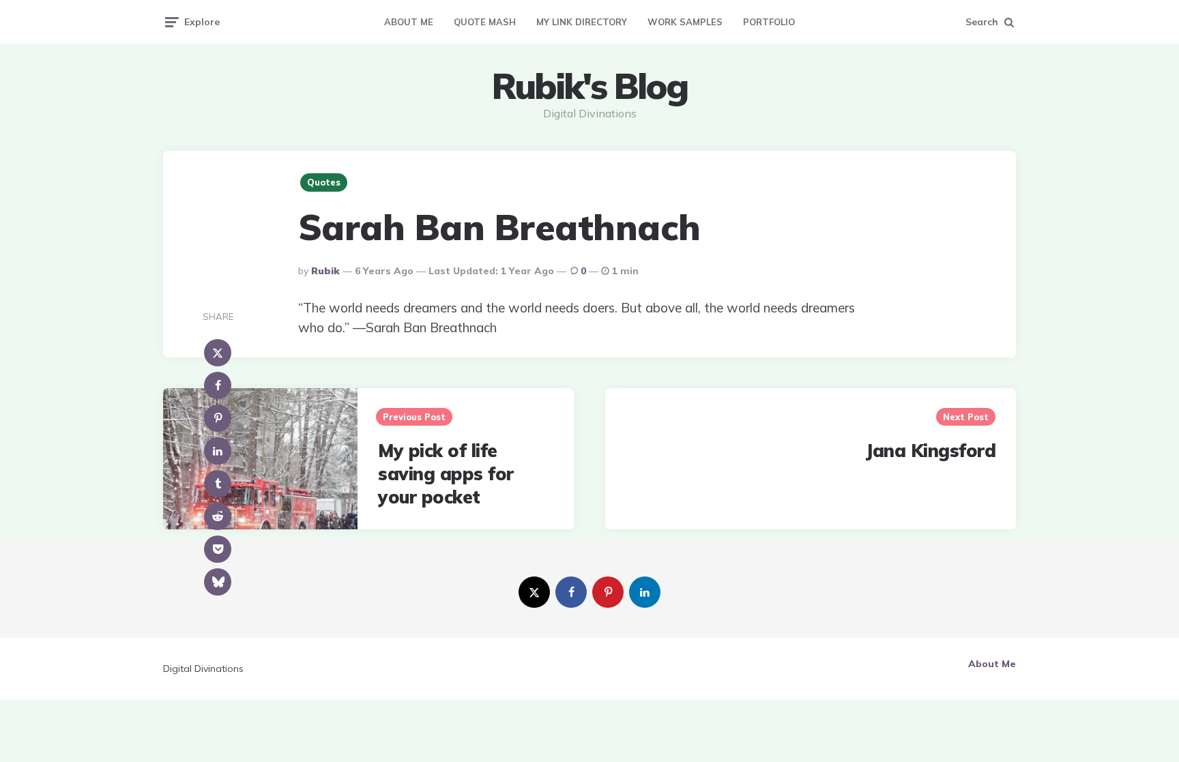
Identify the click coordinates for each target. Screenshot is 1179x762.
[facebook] (217, 385)
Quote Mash (485, 21)
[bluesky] (217, 582)
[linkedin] (217, 451)
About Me (408, 21)
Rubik (325, 270)
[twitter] (534, 592)
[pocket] (217, 549)
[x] (217, 352)
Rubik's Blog (589, 86)
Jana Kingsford (930, 450)
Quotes (323, 182)
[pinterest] (217, 418)
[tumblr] (217, 483)
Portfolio (769, 21)
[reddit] (217, 516)
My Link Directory (581, 21)
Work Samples (685, 21)
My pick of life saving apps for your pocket (446, 473)
